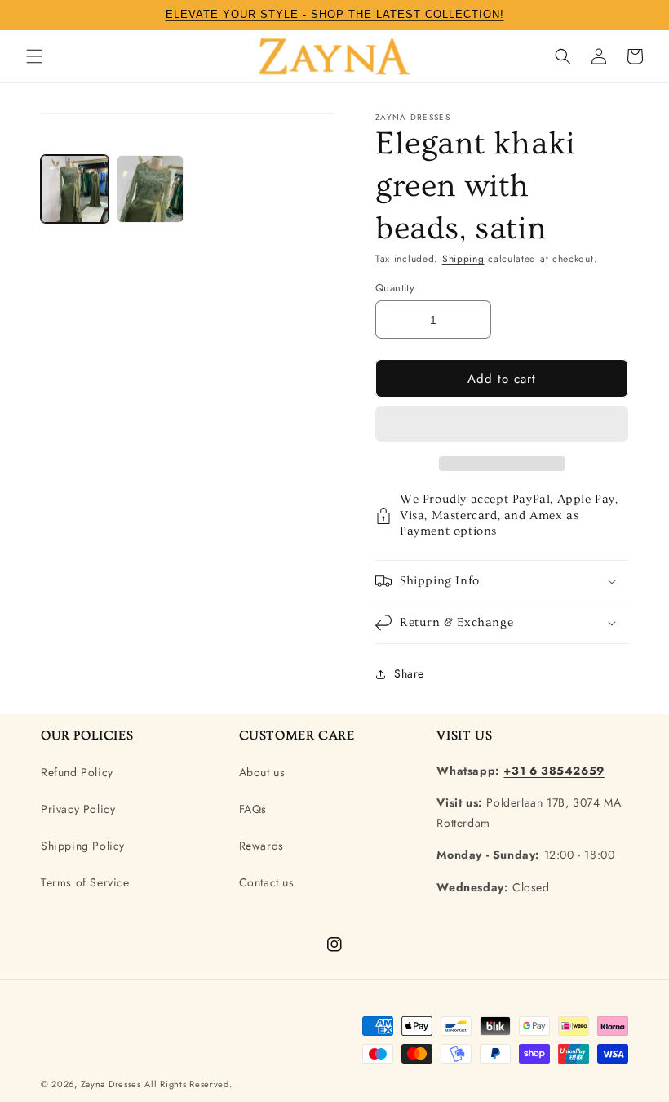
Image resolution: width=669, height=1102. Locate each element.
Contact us (267, 882)
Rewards (261, 846)
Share (409, 673)
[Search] (563, 56)
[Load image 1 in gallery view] (75, 189)
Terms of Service (85, 882)
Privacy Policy (78, 809)
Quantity (394, 287)
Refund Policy (77, 772)
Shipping (463, 258)
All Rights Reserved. (188, 1084)
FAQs (253, 809)
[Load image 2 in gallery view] (150, 189)
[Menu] (34, 56)
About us (262, 772)
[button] (501, 424)
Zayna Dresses (111, 1084)
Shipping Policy (83, 846)
